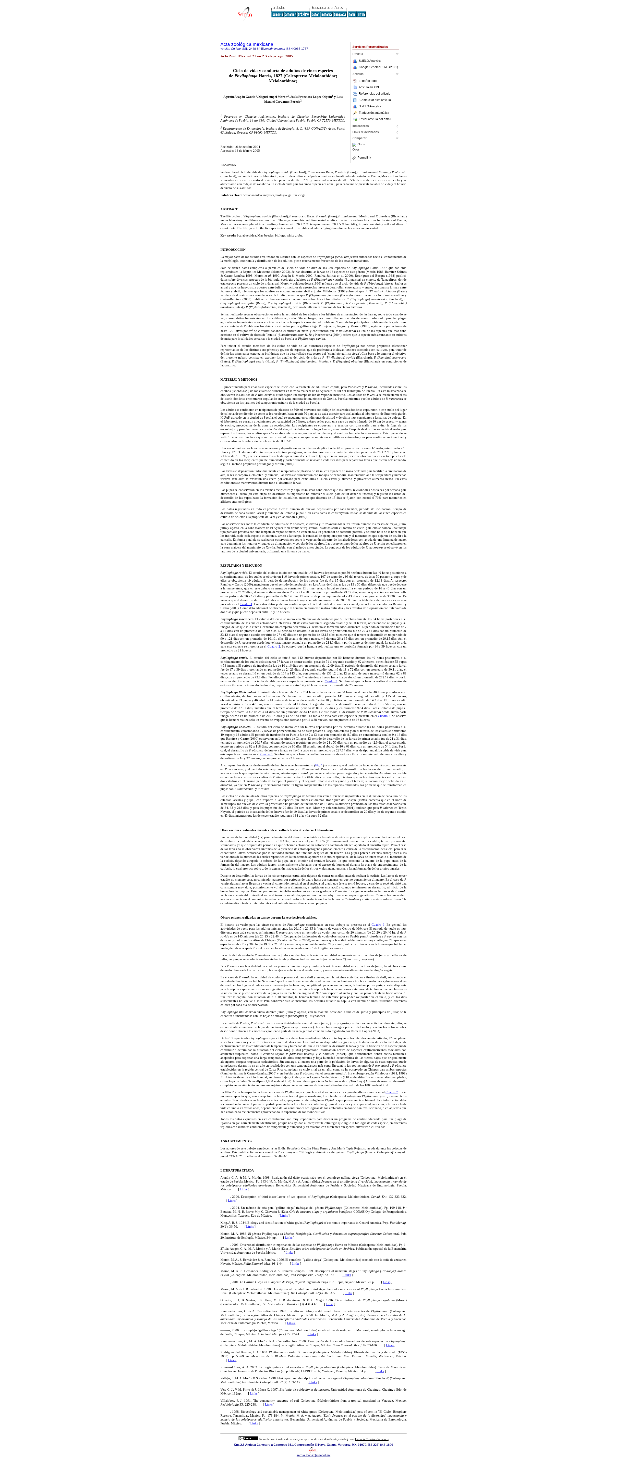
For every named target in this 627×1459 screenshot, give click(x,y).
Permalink (364, 157)
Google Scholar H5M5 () (378, 67)
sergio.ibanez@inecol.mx (313, 1455)
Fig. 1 (319, 765)
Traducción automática (374, 112)
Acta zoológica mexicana (246, 44)
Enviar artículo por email (375, 119)
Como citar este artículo (375, 100)
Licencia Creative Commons (372, 1439)
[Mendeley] (355, 144)
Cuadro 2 (273, 646)
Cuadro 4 (384, 716)
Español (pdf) (368, 81)
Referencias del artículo (374, 93)
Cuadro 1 (246, 604)
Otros (361, 144)
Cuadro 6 (378, 924)
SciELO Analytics (370, 60)
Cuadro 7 (392, 1092)
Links (243, 1189)
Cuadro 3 (331, 681)
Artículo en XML (369, 87)
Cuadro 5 (266, 754)
